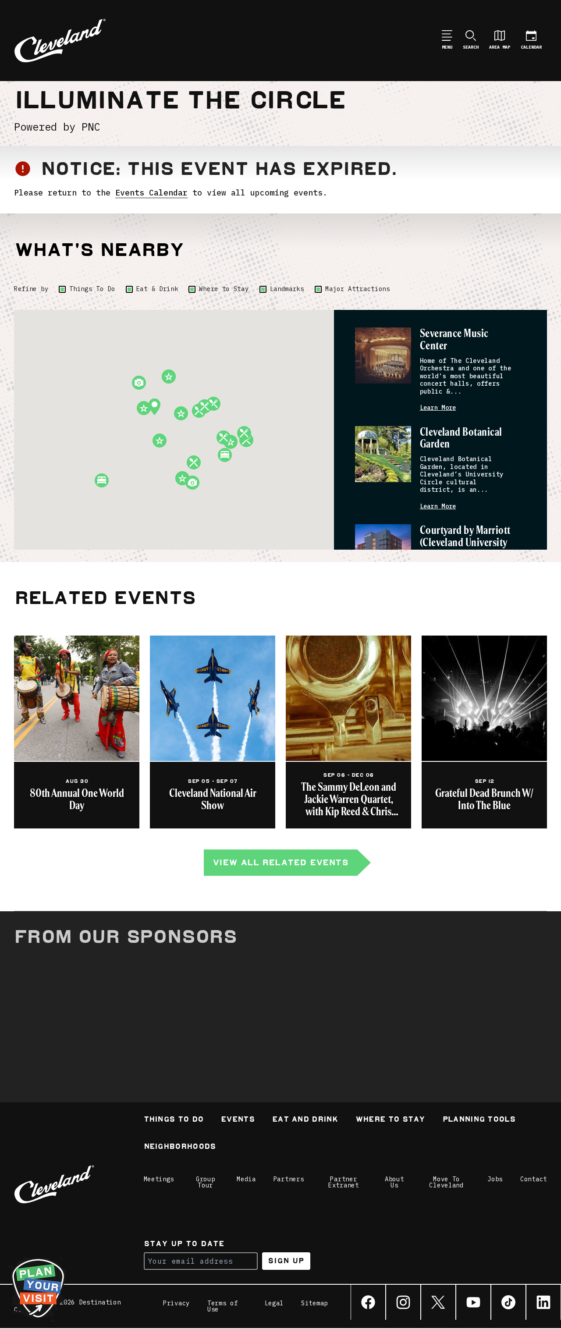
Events (238, 1120)
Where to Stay (224, 289)
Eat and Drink (305, 1120)
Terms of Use (222, 1306)
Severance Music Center (454, 339)
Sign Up (286, 1260)
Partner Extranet (343, 1182)
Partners (288, 1179)
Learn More (438, 408)
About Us (394, 1182)
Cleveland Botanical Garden (461, 438)
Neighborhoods (180, 1147)
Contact (533, 1179)
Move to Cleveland (446, 1182)
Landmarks (287, 289)
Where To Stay (390, 1120)
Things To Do (92, 289)
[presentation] (383, 355)
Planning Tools (479, 1120)
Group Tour (205, 1182)
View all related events (280, 862)
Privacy (176, 1303)
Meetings (159, 1179)
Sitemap (314, 1303)
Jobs (495, 1179)
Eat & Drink (157, 289)
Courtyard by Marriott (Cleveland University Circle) (465, 542)
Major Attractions (357, 289)
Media (246, 1179)
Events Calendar (151, 193)
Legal (274, 1303)
